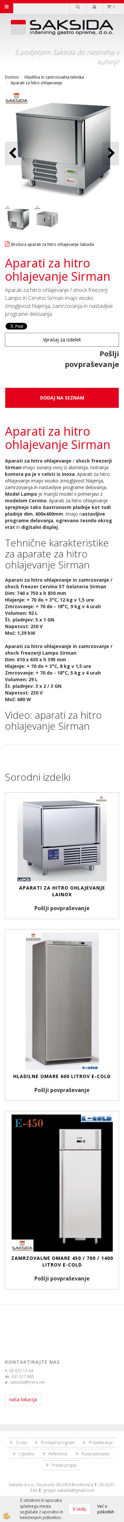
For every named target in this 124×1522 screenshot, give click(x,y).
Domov (12, 77)
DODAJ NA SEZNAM (62, 398)
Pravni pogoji (64, 1465)
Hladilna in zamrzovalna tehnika (54, 77)
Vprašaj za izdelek (62, 339)
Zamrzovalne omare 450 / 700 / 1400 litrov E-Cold (62, 1261)
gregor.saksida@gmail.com (69, 1490)
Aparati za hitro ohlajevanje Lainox (62, 891)
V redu (79, 1509)
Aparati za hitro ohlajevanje (36, 83)
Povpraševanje (95, 1454)
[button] (110, 153)
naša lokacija (23, 1399)
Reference (58, 1454)
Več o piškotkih (105, 1509)
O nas (21, 1442)
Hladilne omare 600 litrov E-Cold (62, 1076)
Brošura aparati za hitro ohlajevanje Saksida (52, 244)
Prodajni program (58, 1442)
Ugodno (26, 1454)
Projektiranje (101, 1442)
